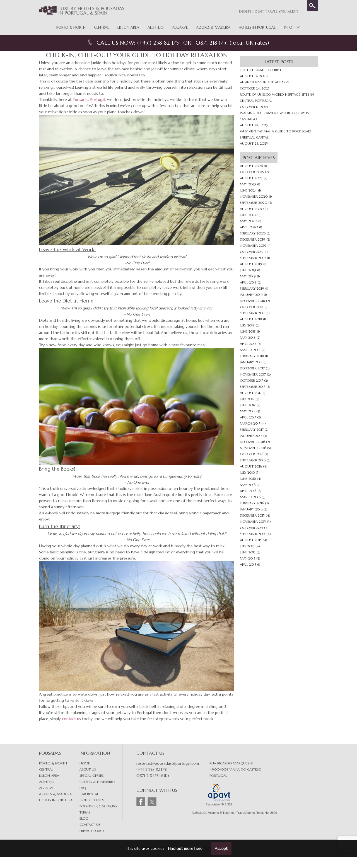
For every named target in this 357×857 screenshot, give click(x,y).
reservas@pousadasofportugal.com (167, 763)
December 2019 (252, 239)
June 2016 (248, 478)
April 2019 (248, 282)
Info (288, 27)
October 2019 (252, 252)
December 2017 (252, 368)
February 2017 (252, 429)
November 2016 (253, 448)
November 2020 (254, 196)
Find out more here (185, 848)
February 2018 (252, 356)
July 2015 (247, 546)
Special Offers (91, 775)
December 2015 (252, 515)
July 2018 (247, 325)
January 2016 (251, 509)
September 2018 (253, 313)
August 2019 (251, 264)
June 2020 (248, 215)
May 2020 (248, 221)
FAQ (82, 788)
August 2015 (251, 540)
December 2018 (252, 301)
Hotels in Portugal (257, 27)
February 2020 (253, 233)
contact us (71, 718)
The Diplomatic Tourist (260, 70)
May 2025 (248, 184)
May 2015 (247, 558)
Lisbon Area (128, 27)
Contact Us (89, 824)
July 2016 (247, 472)
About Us (87, 769)
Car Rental (88, 794)
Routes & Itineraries (97, 781)
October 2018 (251, 307)
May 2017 (247, 411)
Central (101, 27)
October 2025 (252, 172)
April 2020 (249, 227)
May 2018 (247, 337)
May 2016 (247, 485)
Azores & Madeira (213, 27)
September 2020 (253, 202)
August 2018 (251, 319)
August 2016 (251, 466)
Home (84, 763)
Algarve (180, 27)
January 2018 (251, 362)
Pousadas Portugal (89, 99)
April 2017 (248, 417)
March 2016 (250, 497)
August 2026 (251, 166)
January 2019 (251, 294)
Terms (84, 812)
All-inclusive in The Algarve (265, 82)
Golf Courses (91, 800)
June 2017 (247, 405)
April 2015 (248, 564)
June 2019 (248, 270)
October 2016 (251, 454)
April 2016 (248, 491)
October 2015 (251, 528)
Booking (98, 806)
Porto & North (71, 27)
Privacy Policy (91, 831)
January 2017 (251, 436)
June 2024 (248, 190)
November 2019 (253, 245)
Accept (221, 848)
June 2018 (248, 331)
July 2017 (247, 399)
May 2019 (248, 276)
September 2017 (252, 386)
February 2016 (252, 503)
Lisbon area (49, 775)
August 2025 (251, 178)
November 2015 (253, 521)
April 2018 (248, 344)
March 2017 (250, 423)
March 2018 (250, 350)
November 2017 (253, 374)
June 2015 (247, 552)
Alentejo (156, 27)
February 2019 (252, 288)
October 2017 (251, 380)
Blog (83, 818)
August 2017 (251, 393)
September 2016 (253, 460)
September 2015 (252, 534)
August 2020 (252, 209)
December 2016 (252, 442)
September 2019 (253, 258)
